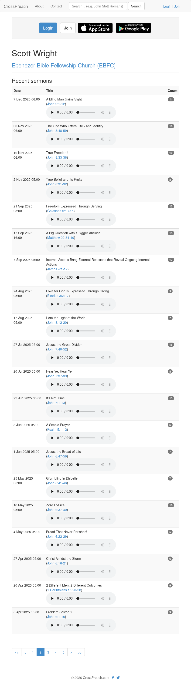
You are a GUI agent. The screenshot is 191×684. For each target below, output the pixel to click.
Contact (56, 6)
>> (80, 652)
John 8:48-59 (57, 130)
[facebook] (113, 677)
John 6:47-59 (57, 456)
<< (16, 652)
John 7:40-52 (57, 349)
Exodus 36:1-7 (58, 295)
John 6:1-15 (56, 616)
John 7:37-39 (57, 376)
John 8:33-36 (57, 157)
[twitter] (118, 677)
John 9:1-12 (56, 103)
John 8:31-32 (57, 184)
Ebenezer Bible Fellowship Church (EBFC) (64, 65)
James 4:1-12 (57, 269)
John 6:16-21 (57, 563)
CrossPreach (16, 6)
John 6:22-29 (57, 536)
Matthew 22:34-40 (60, 237)
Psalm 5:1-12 (57, 429)
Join (177, 6)
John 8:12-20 (57, 322)
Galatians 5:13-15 (60, 210)
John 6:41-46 (57, 482)
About (39, 6)
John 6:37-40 (57, 509)
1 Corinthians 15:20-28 (64, 589)
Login (167, 6)
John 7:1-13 (56, 402)
